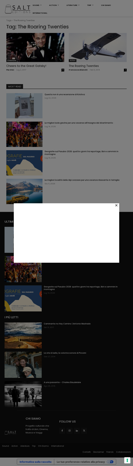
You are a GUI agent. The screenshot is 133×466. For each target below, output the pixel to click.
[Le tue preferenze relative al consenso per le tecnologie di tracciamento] (127, 460)
